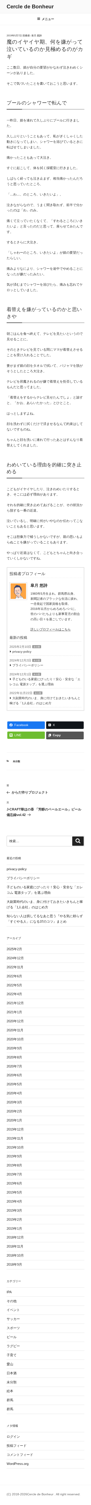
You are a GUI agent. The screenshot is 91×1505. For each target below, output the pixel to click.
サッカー (13, 1319)
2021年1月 (14, 1012)
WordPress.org (17, 1464)
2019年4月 (14, 1201)
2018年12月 (15, 1237)
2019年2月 (14, 1219)
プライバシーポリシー (27, 665)
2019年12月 (15, 1129)
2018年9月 (14, 1264)
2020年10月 (15, 1039)
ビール (12, 1337)
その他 (12, 1301)
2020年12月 (15, 1021)
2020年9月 (14, 1048)
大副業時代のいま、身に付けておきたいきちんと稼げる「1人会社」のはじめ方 (44, 700)
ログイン (13, 1436)
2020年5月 (14, 1084)
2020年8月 (14, 1057)
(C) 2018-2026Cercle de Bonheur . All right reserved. (43, 1494)
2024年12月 (15, 958)
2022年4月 (14, 994)
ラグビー (13, 1346)
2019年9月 (14, 1156)
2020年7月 (14, 1066)
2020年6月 (14, 1075)
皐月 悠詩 (36, 35)
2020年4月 (14, 1093)
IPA (9, 1292)
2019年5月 (14, 1192)
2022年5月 (14, 985)
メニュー (48, 19)
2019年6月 (14, 1183)
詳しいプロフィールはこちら (50, 629)
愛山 (10, 1364)
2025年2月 (14, 949)
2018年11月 (15, 1246)
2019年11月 (15, 1138)
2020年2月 (14, 1111)
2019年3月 (14, 1210)
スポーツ (13, 1328)
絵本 (10, 1391)
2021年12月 (15, 1003)
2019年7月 (14, 1174)
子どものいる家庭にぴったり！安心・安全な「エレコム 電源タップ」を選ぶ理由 (44, 681)
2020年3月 (14, 1102)
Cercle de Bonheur (30, 6)
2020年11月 (15, 1030)
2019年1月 (14, 1228)
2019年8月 (14, 1165)
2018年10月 (15, 1255)
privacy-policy (21, 651)
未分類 (36, 647)
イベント (13, 1310)
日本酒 (12, 1373)
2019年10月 (15, 1147)
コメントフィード (20, 1455)
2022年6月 (14, 976)
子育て (12, 1355)
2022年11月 (15, 967)
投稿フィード (17, 1445)
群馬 (10, 1400)
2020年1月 (14, 1120)
